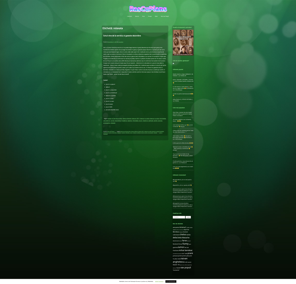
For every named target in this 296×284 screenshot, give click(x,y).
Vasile (178, 268)
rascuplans (120, 42)
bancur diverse (127, 118)
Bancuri (137, 16)
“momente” (176, 270)
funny (186, 243)
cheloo (183, 234)
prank (190, 253)
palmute (150, 121)
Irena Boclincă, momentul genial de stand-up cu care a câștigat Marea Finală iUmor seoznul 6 (182, 190)
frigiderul (124, 121)
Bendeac (176, 232)
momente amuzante (177, 253)
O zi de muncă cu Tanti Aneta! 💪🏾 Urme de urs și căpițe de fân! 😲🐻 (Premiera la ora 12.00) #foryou (183, 88)
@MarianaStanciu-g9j (178, 189)
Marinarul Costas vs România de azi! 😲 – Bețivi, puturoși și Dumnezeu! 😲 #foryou (183, 148)
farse (184, 240)
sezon (189, 262)
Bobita (181, 232)
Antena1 (182, 227)
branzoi (185, 232)
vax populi (186, 267)
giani (190, 244)
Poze (143, 16)
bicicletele (163, 118)
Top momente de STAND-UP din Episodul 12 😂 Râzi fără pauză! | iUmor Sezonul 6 (183, 155)
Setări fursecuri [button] (159, 281)
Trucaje (150, 16)
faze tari (189, 240)
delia (175, 237)
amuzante (176, 227)
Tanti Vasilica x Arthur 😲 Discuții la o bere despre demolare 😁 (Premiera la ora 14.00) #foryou (182, 137)
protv (180, 256)
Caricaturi (129, 16)
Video (156, 16)
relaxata (112, 123)
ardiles (188, 227)
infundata (135, 121)
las (185, 247)
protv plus (185, 256)
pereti (155, 121)
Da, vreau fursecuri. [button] (170, 281)
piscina (160, 121)
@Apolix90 (175, 185)
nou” (183, 253)
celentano (176, 235)
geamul (130, 121)
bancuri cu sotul (154, 118)
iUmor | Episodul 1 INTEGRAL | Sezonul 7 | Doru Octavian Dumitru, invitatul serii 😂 (183, 81)
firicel (180, 244)
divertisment (176, 241)
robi (186, 262)
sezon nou (182, 264)
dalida (188, 235)
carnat (112, 121)
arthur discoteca (180, 229)
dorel (180, 241)
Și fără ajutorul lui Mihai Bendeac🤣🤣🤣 (183, 143)
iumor (181, 247)
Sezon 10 (176, 265)
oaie (186, 253)
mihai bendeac (186, 250)
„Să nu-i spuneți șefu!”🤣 (186, 185)
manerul (145, 121)
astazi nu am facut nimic (115, 118)
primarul (175, 256)
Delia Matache (183, 237)
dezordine (118, 121)
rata (179, 259)
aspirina (186, 229)
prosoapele (106, 123)
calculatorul (106, 121)
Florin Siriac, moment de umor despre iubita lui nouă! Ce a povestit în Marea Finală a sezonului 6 (182, 114)
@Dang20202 (176, 203)
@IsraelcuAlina (176, 179)
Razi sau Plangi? (165, 16)
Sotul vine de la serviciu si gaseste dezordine (122, 35)
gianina (175, 247)
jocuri (140, 121)
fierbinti (175, 244)
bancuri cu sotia (144, 118)
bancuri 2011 (136, 118)
